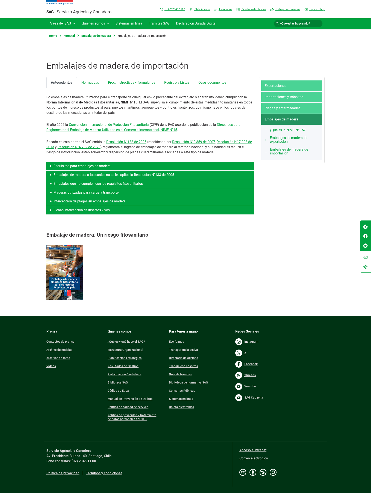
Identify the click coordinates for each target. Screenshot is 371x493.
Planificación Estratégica (125, 358)
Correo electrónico (253, 458)
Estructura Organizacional (125, 349)
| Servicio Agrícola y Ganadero (78, 11)
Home (53, 35)
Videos (51, 366)
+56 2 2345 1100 (174, 9)
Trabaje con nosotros (287, 9)
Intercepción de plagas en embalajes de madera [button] (89, 201)
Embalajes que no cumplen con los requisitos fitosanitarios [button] (98, 184)
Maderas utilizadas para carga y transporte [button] (86, 192)
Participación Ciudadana (124, 374)
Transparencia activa (183, 349)
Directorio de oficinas (253, 9)
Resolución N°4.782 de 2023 (79, 147)
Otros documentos (212, 82)
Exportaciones (275, 86)
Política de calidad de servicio (128, 407)
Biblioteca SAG (118, 382)
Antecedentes (61, 82)
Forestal (69, 35)
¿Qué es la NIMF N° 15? (288, 130)
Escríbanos (225, 9)
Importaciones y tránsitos (284, 97)
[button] (62, 23)
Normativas (90, 82)
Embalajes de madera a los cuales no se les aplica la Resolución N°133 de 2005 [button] (113, 175)
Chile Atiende (202, 9)
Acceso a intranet (252, 450)
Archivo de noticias (59, 349)
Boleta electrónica (181, 407)
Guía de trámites (180, 374)
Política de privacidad (62, 473)
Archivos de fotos (58, 358)
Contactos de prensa (60, 341)
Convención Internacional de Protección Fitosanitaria (109, 125)
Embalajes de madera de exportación (288, 140)
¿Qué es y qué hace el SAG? (126, 341)
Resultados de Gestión (123, 366)
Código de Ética (118, 390)
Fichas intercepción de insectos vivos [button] (81, 210)
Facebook (251, 364)
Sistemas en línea (181, 399)
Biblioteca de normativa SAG (188, 382)
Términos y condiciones (104, 473)
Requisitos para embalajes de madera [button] (82, 166)
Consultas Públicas (182, 390)
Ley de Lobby (317, 9)
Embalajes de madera (96, 35)
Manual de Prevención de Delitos (130, 399)
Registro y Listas (176, 82)
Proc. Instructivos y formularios (131, 82)
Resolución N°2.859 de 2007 (193, 142)
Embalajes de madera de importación (289, 151)
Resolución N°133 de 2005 (126, 142)
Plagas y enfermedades (282, 108)
